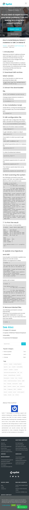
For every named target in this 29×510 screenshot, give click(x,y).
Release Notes (7, 354)
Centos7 (6, 369)
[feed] (18, 476)
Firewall (20, 378)
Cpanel (16, 369)
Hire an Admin (14, 34)
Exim (16, 378)
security (10, 392)
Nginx (5, 386)
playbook (22, 386)
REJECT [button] (18, 505)
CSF (18, 372)
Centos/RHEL (19, 367)
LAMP (23, 381)
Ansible (10, 364)
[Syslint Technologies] (7, 3)
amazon (6, 364)
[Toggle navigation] (26, 3)
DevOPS (18, 375)
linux (5, 383)
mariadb (9, 383)
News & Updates (8, 351)
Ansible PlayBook (17, 364)
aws (10, 367)
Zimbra (17, 395)
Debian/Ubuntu (11, 375)
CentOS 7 (11, 369)
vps (13, 395)
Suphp (5, 395)
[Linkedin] (15, 476)
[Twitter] (13, 476)
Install (5, 381)
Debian (5, 375)
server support (20, 392)
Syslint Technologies (19, 46)
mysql (20, 383)
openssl (9, 386)
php (18, 386)
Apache (5, 367)
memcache (15, 383)
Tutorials (5, 46)
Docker (12, 378)
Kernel (19, 381)
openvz (14, 386)
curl (21, 372)
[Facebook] (10, 476)
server (14, 392)
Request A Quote (14, 29)
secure (5, 392)
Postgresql (9, 389)
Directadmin (6, 378)
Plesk (5, 389)
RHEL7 (15, 389)
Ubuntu (9, 395)
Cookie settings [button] (6, 505)
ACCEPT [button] (13, 505)
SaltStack (19, 389)
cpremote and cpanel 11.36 (10, 372)
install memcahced (12, 381)
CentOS (13, 367)
